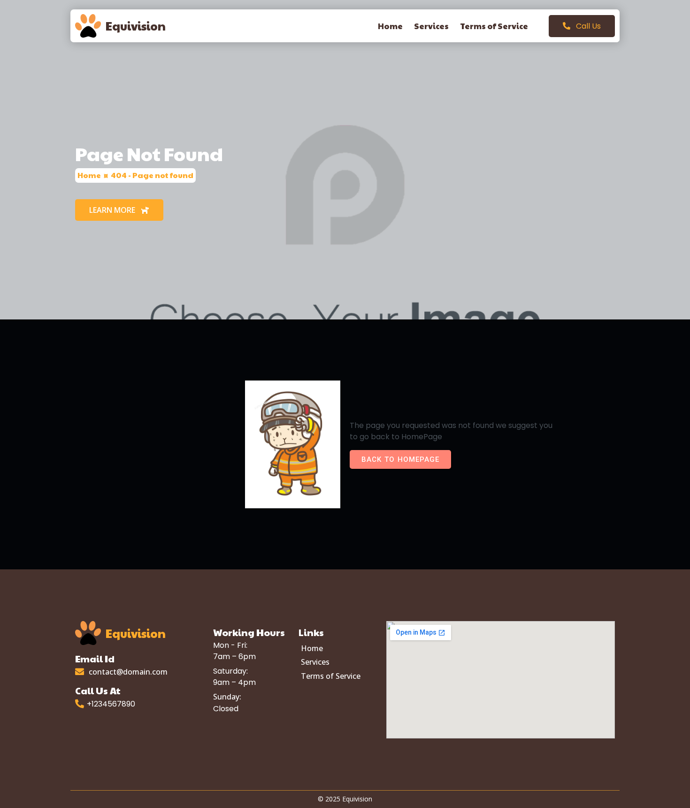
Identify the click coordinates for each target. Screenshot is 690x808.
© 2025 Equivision (345, 798)
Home (89, 175)
